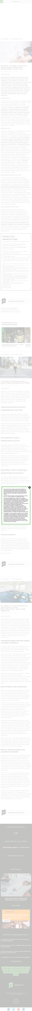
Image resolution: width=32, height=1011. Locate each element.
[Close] (29, 487)
